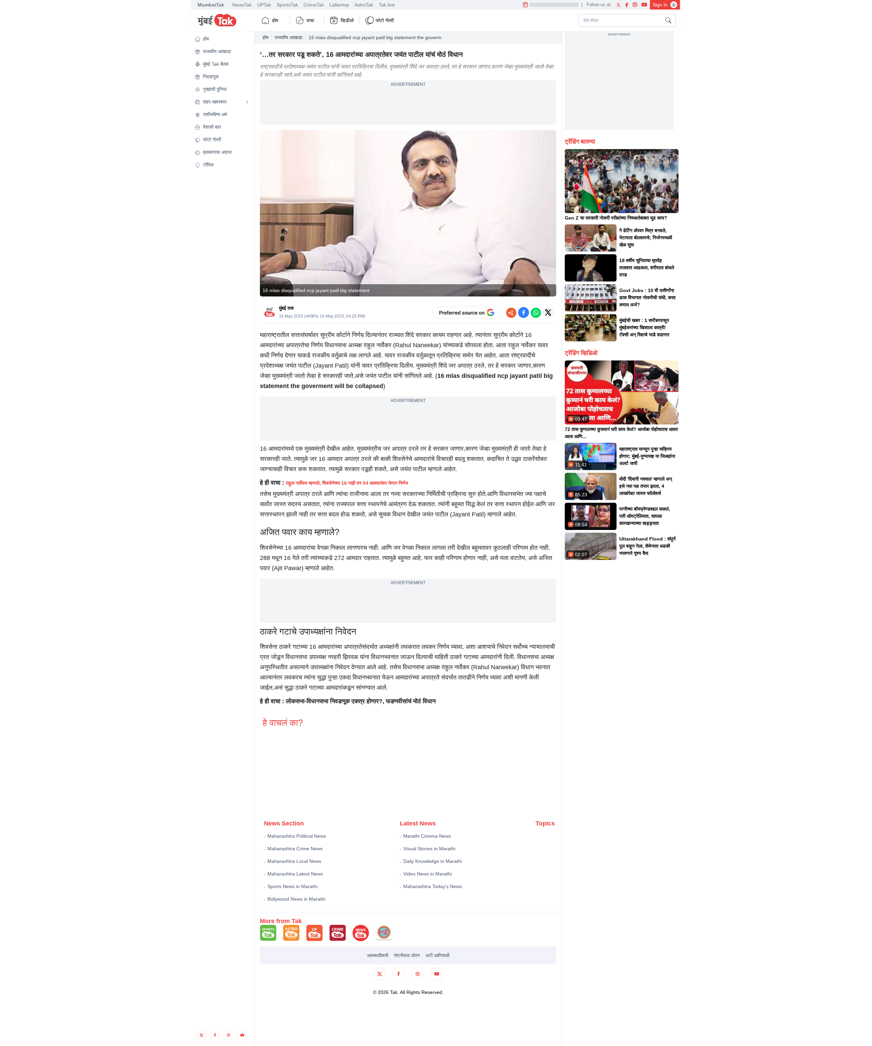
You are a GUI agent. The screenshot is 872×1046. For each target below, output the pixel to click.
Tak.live (387, 4)
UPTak (264, 4)
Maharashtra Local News (294, 861)
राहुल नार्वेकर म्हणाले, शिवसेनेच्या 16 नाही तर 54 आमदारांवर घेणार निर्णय (347, 483)
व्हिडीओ (347, 20)
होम (275, 20)
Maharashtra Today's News (432, 886)
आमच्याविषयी (377, 955)
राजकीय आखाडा (288, 37)
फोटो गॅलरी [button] (385, 20)
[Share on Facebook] (523, 312)
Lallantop (339, 4)
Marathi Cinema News (427, 836)
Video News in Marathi (427, 873)
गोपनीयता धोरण (407, 955)
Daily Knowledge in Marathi (432, 861)
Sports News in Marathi (292, 886)
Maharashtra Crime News (295, 848)
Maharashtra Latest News (295, 873)
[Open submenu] (247, 102)
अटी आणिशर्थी (437, 955)
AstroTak (364, 4)
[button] (221, 39)
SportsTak (287, 4)
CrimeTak (313, 4)
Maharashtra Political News (296, 836)
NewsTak (242, 4)
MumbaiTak (211, 4)
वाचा (310, 20)
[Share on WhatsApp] (535, 312)
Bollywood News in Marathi (296, 899)
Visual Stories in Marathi (429, 848)
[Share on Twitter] (548, 312)
